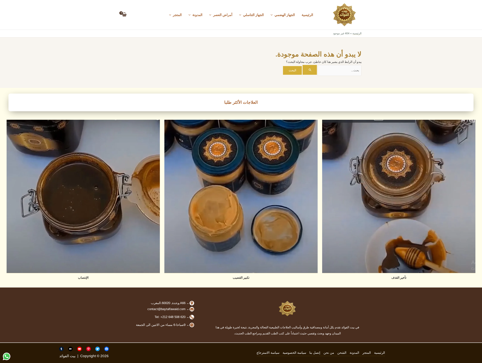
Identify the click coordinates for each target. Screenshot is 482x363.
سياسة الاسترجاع (268, 353)
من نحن (328, 353)
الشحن (341, 353)
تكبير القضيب (241, 277)
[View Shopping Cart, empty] (124, 14)
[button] (273, 15)
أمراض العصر (222, 15)
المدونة (197, 15)
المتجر (177, 15)
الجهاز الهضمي (285, 15)
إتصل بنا (314, 353)
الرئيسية (307, 15)
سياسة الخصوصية (294, 353)
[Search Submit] (310, 70)
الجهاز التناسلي (253, 15)
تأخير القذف (398, 277)
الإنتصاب (83, 277)
